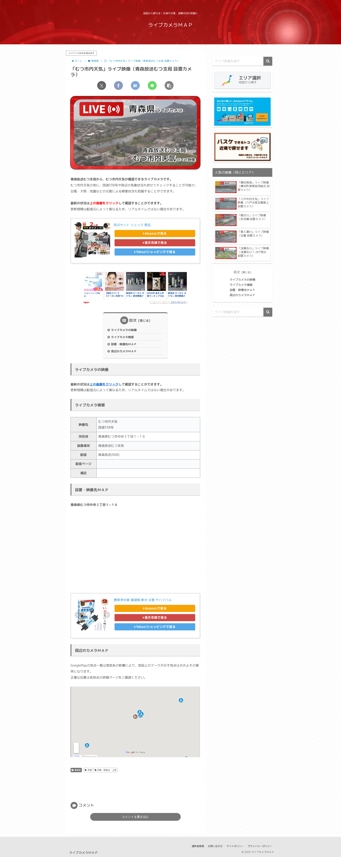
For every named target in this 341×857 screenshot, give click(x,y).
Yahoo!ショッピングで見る (155, 252)
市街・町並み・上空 (106, 770)
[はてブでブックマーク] (135, 85)
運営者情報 (198, 846)
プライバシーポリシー (260, 846)
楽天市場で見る (156, 242)
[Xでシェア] (101, 85)
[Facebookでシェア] (118, 85)
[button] (169, 85)
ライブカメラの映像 (124, 330)
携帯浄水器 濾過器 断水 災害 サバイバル (143, 600)
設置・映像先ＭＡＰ (124, 344)
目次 (133, 320)
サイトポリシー (235, 846)
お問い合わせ (215, 846)
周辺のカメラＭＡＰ (124, 351)
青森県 (77, 770)
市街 (89, 770)
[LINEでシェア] (152, 85)
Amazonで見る (156, 233)
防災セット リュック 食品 (132, 225)
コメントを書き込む (135, 817)
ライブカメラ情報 (122, 337)
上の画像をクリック (104, 384)
